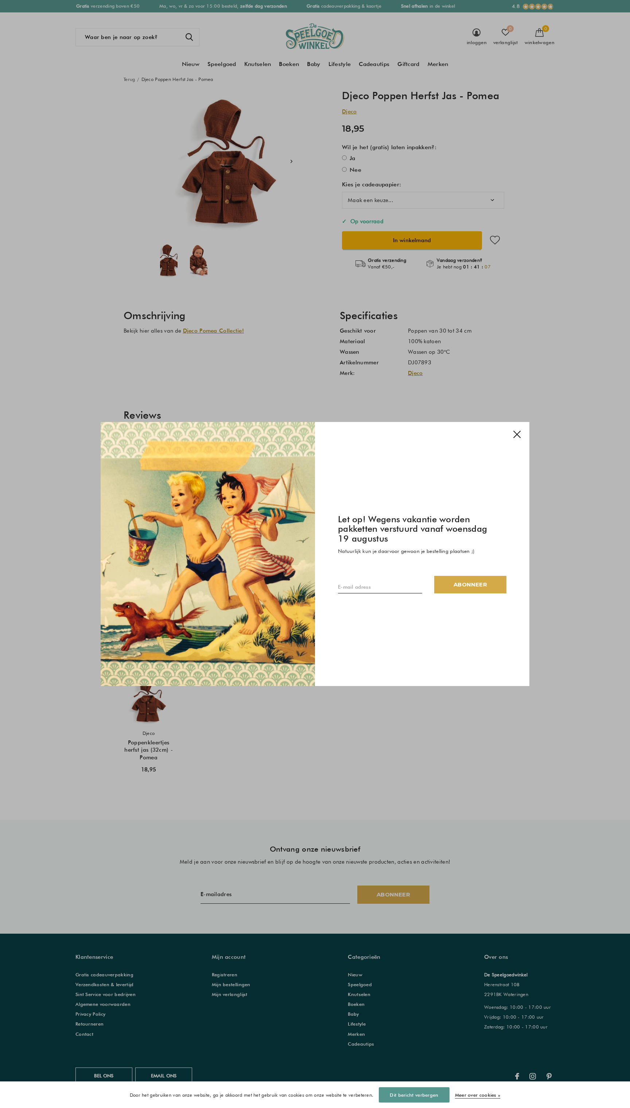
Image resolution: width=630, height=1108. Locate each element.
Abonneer (470, 584)
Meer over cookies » (478, 1095)
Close (517, 434)
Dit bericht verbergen (414, 1095)
